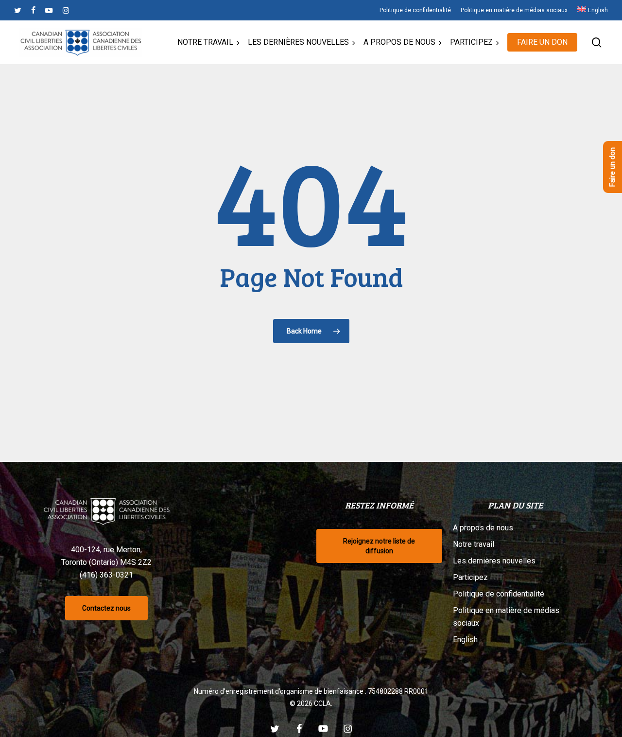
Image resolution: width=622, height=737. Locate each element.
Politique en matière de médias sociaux (506, 617)
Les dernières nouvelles (494, 560)
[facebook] (33, 10)
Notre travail (473, 544)
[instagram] (66, 10)
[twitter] (17, 10)
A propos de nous (483, 527)
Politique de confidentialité (498, 593)
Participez (470, 577)
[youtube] (49, 10)
